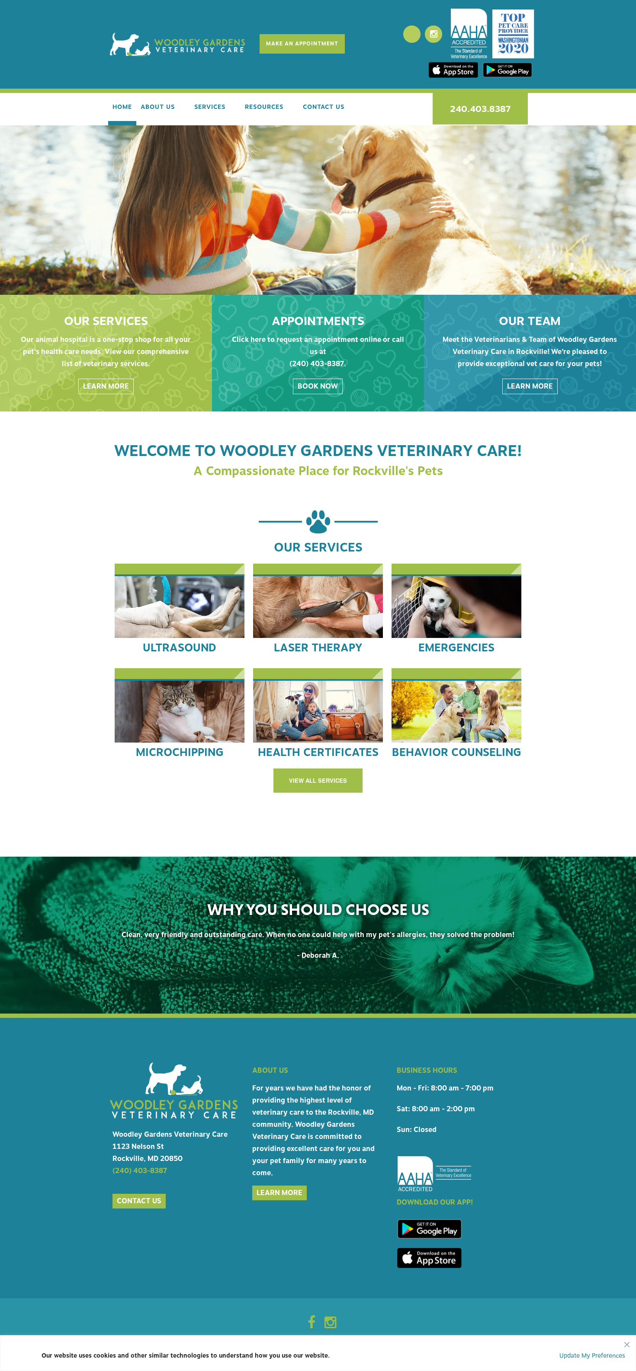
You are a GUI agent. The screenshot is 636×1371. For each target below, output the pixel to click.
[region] (318, 1353)
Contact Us (323, 107)
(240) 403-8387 (139, 1207)
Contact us (139, 1237)
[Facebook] (412, 34)
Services (209, 107)
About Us (158, 107)
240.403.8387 (480, 109)
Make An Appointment (302, 44)
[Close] (627, 1342)
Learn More (106, 386)
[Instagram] (433, 34)
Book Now (318, 386)
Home (122, 107)
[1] (318, 287)
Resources (264, 107)
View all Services (318, 780)
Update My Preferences (592, 1355)
